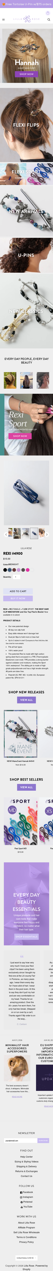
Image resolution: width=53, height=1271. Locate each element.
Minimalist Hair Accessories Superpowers (17, 1048)
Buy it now (18, 598)
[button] (22, 386)
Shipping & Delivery (26, 1166)
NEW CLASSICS (26, 311)
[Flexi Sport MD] (20, 821)
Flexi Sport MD (21, 848)
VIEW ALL (26, 700)
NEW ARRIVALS (26, 211)
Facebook (27, 1192)
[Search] (49, 19)
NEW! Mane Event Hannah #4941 (20, 761)
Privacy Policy (26, 1242)
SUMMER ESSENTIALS (26, 177)
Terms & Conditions (26, 1237)
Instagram (27, 1196)
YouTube (27, 1206)
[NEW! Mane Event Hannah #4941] (20, 734)
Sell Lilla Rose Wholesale (27, 1232)
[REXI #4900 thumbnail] (8, 532)
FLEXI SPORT (26, 172)
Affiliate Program (26, 1227)
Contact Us (26, 1176)
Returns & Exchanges (26, 1171)
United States (25, 1258)
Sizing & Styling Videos (26, 1161)
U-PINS (26, 255)
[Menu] (3, 19)
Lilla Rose (26, 548)
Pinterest (27, 1201)
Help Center (26, 1156)
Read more (33, 5)
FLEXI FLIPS (26, 125)
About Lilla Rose (26, 1222)
